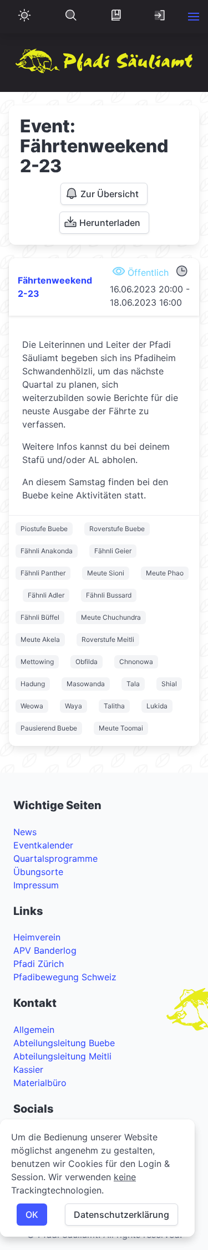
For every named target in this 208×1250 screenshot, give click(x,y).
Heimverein (36, 937)
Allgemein (33, 1029)
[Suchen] (71, 16)
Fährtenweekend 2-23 (55, 287)
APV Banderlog (45, 950)
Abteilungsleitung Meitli (62, 1056)
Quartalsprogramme (55, 858)
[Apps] (116, 16)
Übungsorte (38, 871)
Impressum (36, 885)
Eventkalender (43, 845)
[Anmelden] (160, 16)
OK (32, 1214)
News (25, 831)
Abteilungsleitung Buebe (64, 1042)
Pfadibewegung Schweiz (64, 976)
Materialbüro (40, 1082)
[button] (193, 17)
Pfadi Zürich (38, 963)
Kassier (28, 1069)
